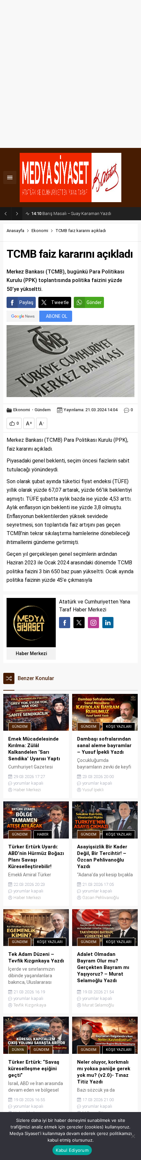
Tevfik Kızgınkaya (29, 1005)
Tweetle (60, 302)
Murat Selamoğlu (98, 1005)
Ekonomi (39, 230)
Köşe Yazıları (118, 726)
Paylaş (26, 302)
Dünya (18, 1050)
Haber (43, 834)
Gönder (94, 302)
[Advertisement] (70, 74)
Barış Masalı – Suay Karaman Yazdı (71, 213)
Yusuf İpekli (93, 789)
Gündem (42, 409)
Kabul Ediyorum (72, 1150)
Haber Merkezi (31, 653)
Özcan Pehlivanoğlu (100, 897)
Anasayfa (15, 230)
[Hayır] (133, 1136)
